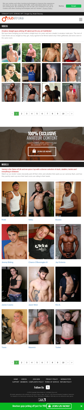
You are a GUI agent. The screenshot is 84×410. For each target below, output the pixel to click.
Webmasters (66, 379)
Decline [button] (61, 6)
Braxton (58, 220)
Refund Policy (66, 382)
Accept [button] (73, 6)
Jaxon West (33, 305)
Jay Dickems (60, 262)
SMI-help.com (54, 396)
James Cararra (7, 305)
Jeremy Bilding (7, 262)
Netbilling (46, 396)
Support (15, 382)
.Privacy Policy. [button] (47, 8)
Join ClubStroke (36, 145)
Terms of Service (52, 382)
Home (16, 379)
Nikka (31, 220)
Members (24, 382)
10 (63, 114)
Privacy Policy (52, 379)
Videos (24, 379)
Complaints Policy (36, 382)
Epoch (42, 396)
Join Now (36, 379)
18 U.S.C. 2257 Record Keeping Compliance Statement (59, 394)
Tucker (58, 347)
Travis (4, 347)
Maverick (32, 347)
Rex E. (58, 305)
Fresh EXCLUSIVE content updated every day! (42, 143)
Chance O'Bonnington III (38, 262)
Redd (4, 220)
